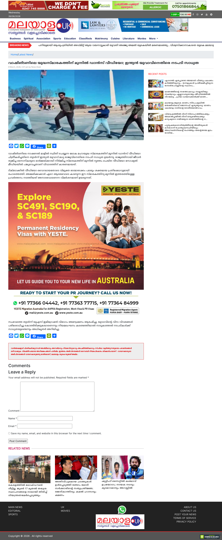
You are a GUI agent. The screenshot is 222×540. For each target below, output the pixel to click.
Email (12, 426)
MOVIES (65, 510)
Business (15, 38)
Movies (142, 38)
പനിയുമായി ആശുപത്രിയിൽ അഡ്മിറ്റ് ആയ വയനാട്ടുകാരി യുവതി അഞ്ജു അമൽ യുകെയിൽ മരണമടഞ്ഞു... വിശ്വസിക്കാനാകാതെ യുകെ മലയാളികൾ (110, 45)
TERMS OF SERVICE (184, 517)
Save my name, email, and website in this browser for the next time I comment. (56, 433)
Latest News (25, 54)
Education (70, 38)
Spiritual (28, 38)
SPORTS (13, 514)
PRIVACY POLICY (186, 521)
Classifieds (85, 38)
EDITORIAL (14, 510)
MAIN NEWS (15, 507)
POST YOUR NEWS (185, 514)
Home (14, 54)
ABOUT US (190, 507)
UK (62, 507)
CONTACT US (188, 510)
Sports (57, 38)
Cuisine (115, 38)
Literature (129, 38)
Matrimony (101, 38)
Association (43, 38)
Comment (13, 410)
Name (12, 418)
